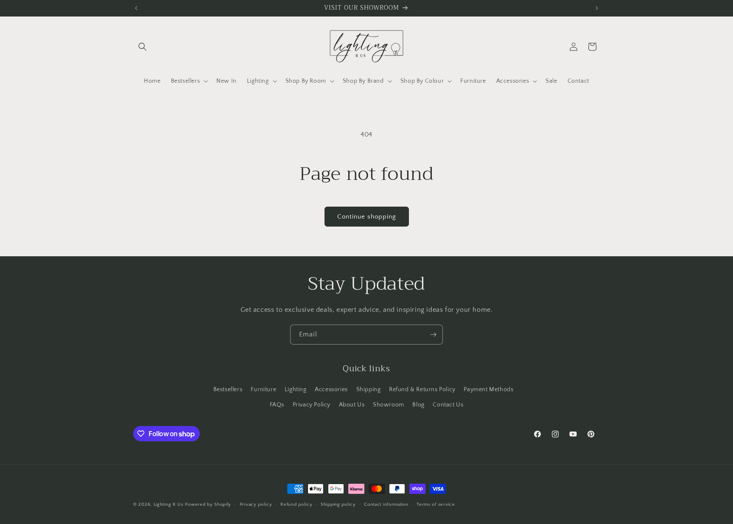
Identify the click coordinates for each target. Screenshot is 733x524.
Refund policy (296, 504)
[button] (142, 46)
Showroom (388, 404)
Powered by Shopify (208, 504)
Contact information (386, 504)
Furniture (263, 389)
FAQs (277, 404)
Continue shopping (366, 216)
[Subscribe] (433, 335)
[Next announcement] (597, 8)
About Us (352, 404)
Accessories (331, 389)
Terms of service (436, 504)
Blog (418, 404)
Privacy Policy (311, 404)
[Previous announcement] (136, 8)
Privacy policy (256, 504)
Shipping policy (338, 504)
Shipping (368, 389)
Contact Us (448, 404)
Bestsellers (228, 389)
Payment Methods (488, 389)
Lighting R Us (169, 504)
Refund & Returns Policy (422, 389)
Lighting (296, 389)
